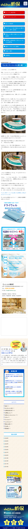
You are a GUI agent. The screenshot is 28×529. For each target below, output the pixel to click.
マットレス (7, 419)
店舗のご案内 (9, 51)
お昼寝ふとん (8, 412)
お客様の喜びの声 (8, 410)
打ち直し (7, 426)
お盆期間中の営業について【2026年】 (13, 387)
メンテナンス (8, 421)
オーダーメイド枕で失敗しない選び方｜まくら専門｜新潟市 (15, 29)
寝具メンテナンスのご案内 (12, 46)
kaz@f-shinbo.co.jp (11, 290)
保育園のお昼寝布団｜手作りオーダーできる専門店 (15, 41)
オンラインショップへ (11, 17)
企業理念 (8, 55)
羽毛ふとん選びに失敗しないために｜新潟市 (15, 35)
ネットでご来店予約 (10, 12)
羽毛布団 (7, 428)
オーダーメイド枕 (8, 408)
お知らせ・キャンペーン (10, 415)
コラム (6, 417)
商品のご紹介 (8, 424)
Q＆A (6, 406)
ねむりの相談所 (9, 23)
